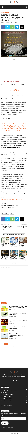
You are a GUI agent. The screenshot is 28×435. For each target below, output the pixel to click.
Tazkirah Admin (7, 9)
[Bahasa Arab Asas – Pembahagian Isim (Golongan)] (4, 329)
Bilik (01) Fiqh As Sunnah (6, 396)
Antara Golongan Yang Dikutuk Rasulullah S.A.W (7, 228)
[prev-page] (13, 263)
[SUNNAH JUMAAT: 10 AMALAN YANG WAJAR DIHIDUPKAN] (5, 240)
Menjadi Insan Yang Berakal (22, 227)
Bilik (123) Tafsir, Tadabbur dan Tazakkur (9, 390)
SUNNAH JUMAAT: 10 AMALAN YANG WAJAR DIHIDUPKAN (5, 245)
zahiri (4, 22)
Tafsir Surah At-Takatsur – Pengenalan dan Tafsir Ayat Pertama (16, 335)
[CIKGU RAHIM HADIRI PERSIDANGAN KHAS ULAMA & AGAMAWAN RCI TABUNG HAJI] (23, 240)
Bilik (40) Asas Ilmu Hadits (6, 405)
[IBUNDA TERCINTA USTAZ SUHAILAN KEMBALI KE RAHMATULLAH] (5, 253)
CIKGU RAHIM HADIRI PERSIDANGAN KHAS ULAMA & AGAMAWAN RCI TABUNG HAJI (22, 245)
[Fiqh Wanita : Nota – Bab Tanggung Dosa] (4, 322)
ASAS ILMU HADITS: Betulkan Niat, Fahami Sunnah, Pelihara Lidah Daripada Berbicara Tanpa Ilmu (23, 258)
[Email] (22, 27)
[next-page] (15, 263)
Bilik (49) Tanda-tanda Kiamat (7, 394)
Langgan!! (4, 423)
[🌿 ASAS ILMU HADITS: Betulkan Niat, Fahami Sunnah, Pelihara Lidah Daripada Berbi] (23, 253)
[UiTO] (14, 2)
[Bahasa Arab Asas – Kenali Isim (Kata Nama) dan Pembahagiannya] (4, 308)
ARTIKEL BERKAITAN (8, 234)
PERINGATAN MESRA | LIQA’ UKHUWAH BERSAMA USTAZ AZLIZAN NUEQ (13, 245)
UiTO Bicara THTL (4, 403)
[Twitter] (7, 27)
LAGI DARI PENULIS (19, 234)
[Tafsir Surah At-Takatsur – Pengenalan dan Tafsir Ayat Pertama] (4, 336)
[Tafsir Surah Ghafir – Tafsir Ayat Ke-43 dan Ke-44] (4, 315)
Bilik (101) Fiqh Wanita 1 (6, 401)
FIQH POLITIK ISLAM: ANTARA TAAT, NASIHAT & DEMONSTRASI (13, 258)
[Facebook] (3, 27)
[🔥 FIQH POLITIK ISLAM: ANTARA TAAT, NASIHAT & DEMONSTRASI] (14, 253)
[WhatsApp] (12, 27)
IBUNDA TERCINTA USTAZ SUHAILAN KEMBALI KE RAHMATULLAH (4, 258)
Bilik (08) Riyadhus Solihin (6, 398)
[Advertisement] (14, 70)
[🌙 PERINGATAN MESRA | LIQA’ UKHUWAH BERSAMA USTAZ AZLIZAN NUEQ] (14, 240)
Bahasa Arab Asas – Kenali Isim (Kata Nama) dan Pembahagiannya (18, 307)
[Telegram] (17, 27)
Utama (2, 9)
